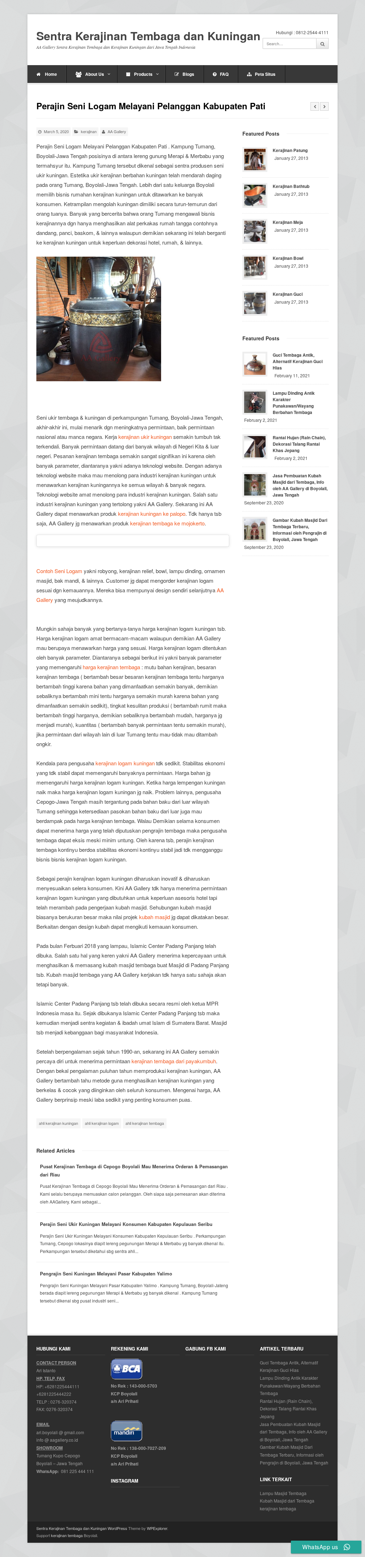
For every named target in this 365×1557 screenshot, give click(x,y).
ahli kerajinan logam (102, 1123)
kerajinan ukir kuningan (145, 436)
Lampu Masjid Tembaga (283, 1493)
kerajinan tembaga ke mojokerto (167, 523)
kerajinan (89, 131)
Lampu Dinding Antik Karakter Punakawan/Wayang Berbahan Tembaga (294, 402)
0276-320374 (63, 1402)
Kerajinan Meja (288, 222)
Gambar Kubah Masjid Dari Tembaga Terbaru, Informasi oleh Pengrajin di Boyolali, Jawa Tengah (300, 529)
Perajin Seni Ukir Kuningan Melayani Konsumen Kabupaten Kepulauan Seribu (126, 1224)
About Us (94, 74)
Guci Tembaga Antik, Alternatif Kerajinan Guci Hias (298, 361)
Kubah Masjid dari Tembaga (287, 1501)
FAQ (224, 74)
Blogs (188, 74)
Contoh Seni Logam (59, 571)
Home (50, 74)
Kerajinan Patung (290, 150)
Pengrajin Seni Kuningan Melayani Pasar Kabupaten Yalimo (106, 1273)
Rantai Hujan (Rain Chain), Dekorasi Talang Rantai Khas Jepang (299, 444)
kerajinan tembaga (278, 1508)
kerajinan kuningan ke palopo (151, 513)
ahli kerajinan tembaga (144, 1123)
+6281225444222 (53, 1394)
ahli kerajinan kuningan (58, 1123)
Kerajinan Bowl (288, 258)
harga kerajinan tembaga (111, 667)
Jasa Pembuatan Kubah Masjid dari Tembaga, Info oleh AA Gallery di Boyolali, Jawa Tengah (300, 485)
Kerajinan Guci (288, 294)
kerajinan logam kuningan (125, 763)
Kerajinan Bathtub (291, 186)
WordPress (117, 1528)
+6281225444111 (62, 1386)
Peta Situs (265, 74)
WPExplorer (157, 1528)
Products (143, 74)
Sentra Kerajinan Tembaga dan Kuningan (148, 35)
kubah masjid (154, 917)
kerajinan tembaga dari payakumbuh (174, 1061)
